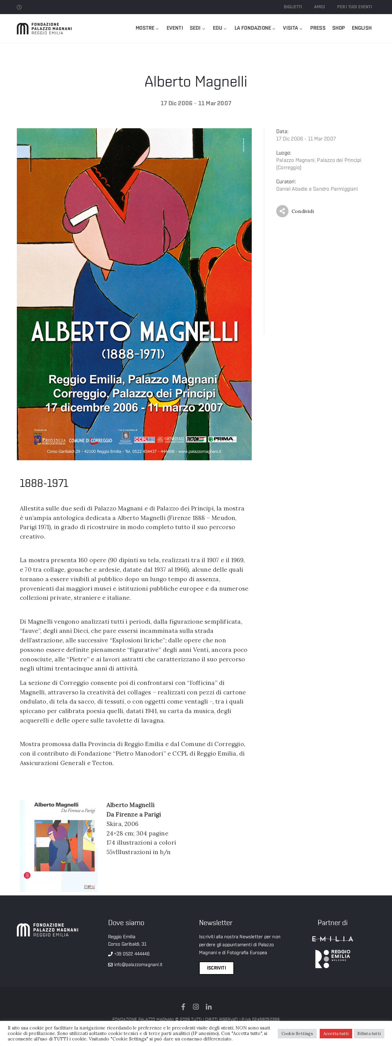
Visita (290, 28)
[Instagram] (196, 1006)
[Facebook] (183, 1006)
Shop (338, 28)
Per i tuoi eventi (354, 7)
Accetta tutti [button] (336, 1033)
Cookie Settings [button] (297, 1033)
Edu (218, 28)
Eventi (175, 28)
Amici (319, 7)
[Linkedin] (208, 1006)
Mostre (145, 28)
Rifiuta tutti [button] (369, 1033)
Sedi (195, 28)
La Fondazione (253, 28)
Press (318, 28)
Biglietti (293, 7)
